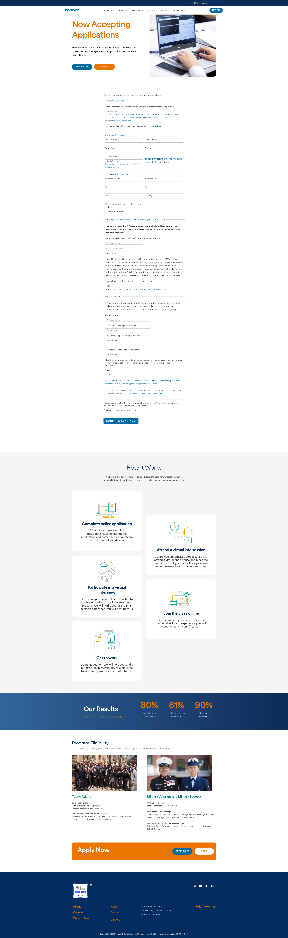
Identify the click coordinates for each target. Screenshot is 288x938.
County (148, 196)
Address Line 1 (112, 179)
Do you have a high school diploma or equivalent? (129, 281)
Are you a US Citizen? (115, 248)
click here (157, 126)
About (77, 906)
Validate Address (115, 211)
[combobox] (212, 3)
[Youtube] (200, 886)
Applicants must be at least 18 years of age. (163, 160)
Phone (148, 148)
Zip (106, 196)
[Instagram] (194, 886)
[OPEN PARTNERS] (126, 10)
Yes (108, 253)
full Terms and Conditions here (151, 394)
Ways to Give (81, 918)
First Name (110, 140)
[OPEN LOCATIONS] (168, 10)
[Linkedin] (206, 886)
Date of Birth (111, 157)
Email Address (112, 148)
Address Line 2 (152, 179)
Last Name (150, 140)
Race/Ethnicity (112, 315)
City (106, 187)
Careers (115, 919)
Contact (195, 3)
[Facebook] (212, 886)
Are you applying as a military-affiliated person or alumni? (133, 238)
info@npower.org (204, 906)
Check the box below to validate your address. (123, 205)
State (147, 187)
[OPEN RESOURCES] (184, 10)
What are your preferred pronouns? (122, 336)
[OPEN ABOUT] (154, 10)
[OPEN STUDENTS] (113, 10)
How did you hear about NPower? (121, 350)
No (115, 253)
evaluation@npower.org (115, 394)
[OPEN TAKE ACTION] (143, 10)
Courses (78, 912)
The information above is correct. (122, 410)
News (114, 906)
